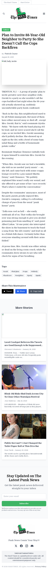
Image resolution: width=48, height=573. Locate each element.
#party (29, 275)
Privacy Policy (40, 566)
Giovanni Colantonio (12, 349)
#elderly (34, 271)
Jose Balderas (10, 401)
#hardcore (7, 275)
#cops (25, 271)
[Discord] (32, 546)
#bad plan (15, 271)
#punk (38, 275)
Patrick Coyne (11, 54)
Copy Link (37, 291)
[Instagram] (26, 546)
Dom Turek (8, 450)
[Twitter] (16, 546)
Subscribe (24, 504)
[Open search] (4, 14)
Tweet (9, 291)
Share (22, 291)
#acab (5, 271)
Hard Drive (25, 2)
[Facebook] (21, 546)
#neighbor (19, 275)
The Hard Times (10, 2)
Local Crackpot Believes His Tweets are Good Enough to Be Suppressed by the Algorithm (23, 345)
